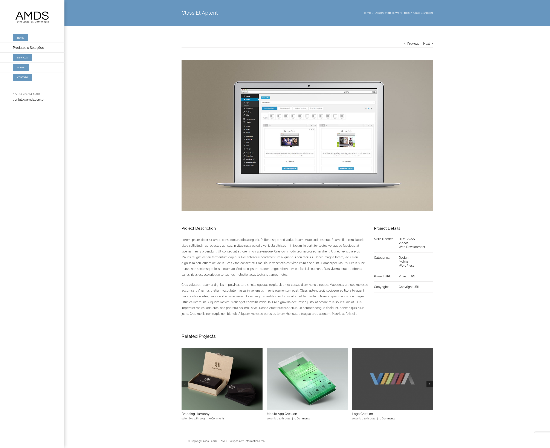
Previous (413, 43)
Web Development (412, 247)
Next (426, 43)
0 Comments (217, 418)
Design (403, 257)
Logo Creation (362, 414)
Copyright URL (409, 287)
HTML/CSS (407, 239)
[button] (185, 384)
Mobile (403, 261)
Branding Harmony (195, 414)
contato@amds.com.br (29, 99)
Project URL (407, 276)
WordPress (406, 265)
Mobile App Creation (282, 414)
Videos (403, 243)
